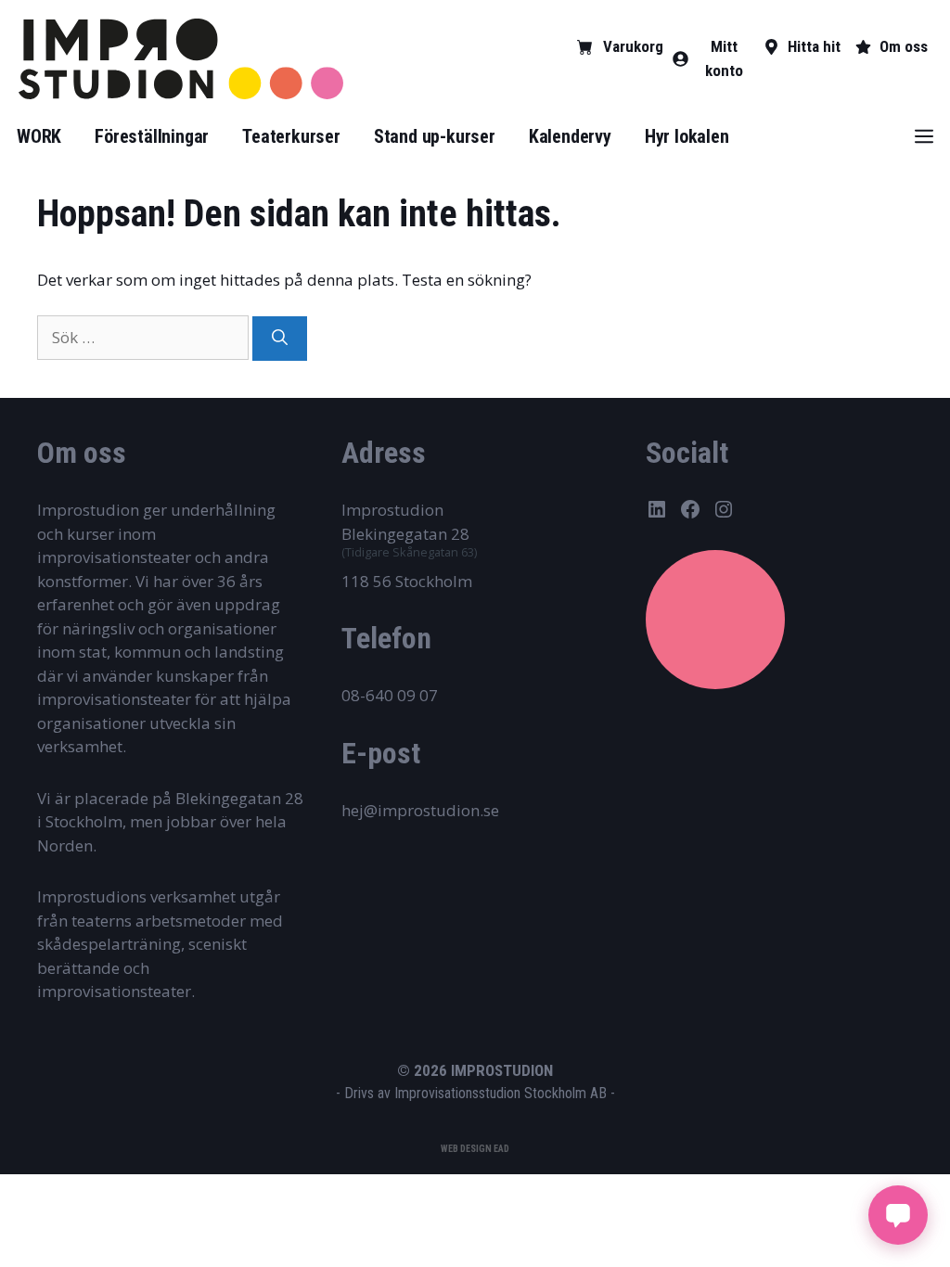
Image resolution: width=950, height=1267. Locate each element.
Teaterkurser (291, 136)
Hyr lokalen (687, 136)
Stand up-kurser (434, 136)
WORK (39, 136)
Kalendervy (570, 136)
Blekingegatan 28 (405, 533)
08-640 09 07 (389, 695)
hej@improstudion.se (420, 810)
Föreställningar (152, 136)
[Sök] (279, 338)
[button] (924, 136)
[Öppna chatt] (898, 1215)
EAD (501, 1149)
